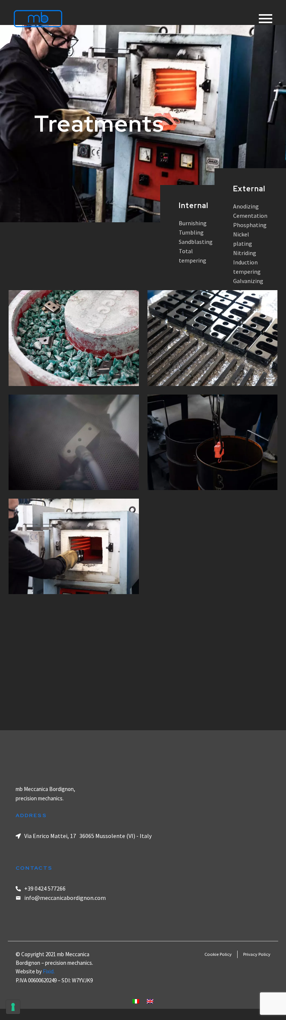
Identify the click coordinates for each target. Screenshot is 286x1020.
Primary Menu (265, 18)
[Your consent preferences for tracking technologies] (13, 1007)
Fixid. (49, 971)
